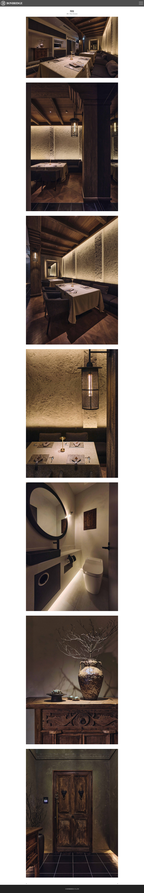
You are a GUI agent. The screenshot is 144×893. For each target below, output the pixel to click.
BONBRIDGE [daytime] (109, 883)
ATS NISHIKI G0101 (34, 883)
